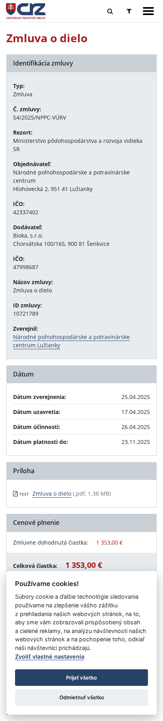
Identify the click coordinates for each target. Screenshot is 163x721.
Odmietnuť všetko (81, 697)
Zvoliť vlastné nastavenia (49, 656)
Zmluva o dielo (51, 493)
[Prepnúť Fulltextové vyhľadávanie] (110, 11)
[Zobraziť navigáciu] (148, 11)
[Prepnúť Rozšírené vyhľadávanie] (129, 11)
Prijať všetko (81, 677)
